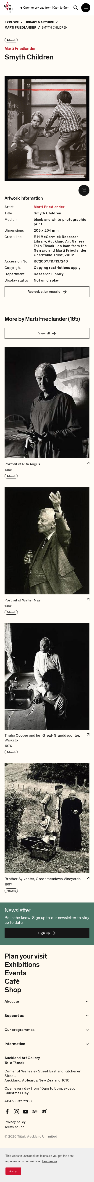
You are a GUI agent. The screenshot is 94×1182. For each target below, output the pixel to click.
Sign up (44, 933)
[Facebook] (7, 1111)
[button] (47, 413)
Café (12, 981)
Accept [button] (13, 1171)
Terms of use (14, 1127)
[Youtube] (25, 1111)
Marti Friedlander (20, 48)
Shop (13, 990)
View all (44, 333)
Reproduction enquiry (44, 291)
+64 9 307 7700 (18, 1101)
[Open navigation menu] (85, 7)
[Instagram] (16, 1111)
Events (15, 973)
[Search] (75, 7)
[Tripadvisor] (34, 1111)
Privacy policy (15, 1122)
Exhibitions (22, 965)
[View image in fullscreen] (83, 190)
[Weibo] (44, 1111)
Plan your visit (26, 956)
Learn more (49, 1161)
